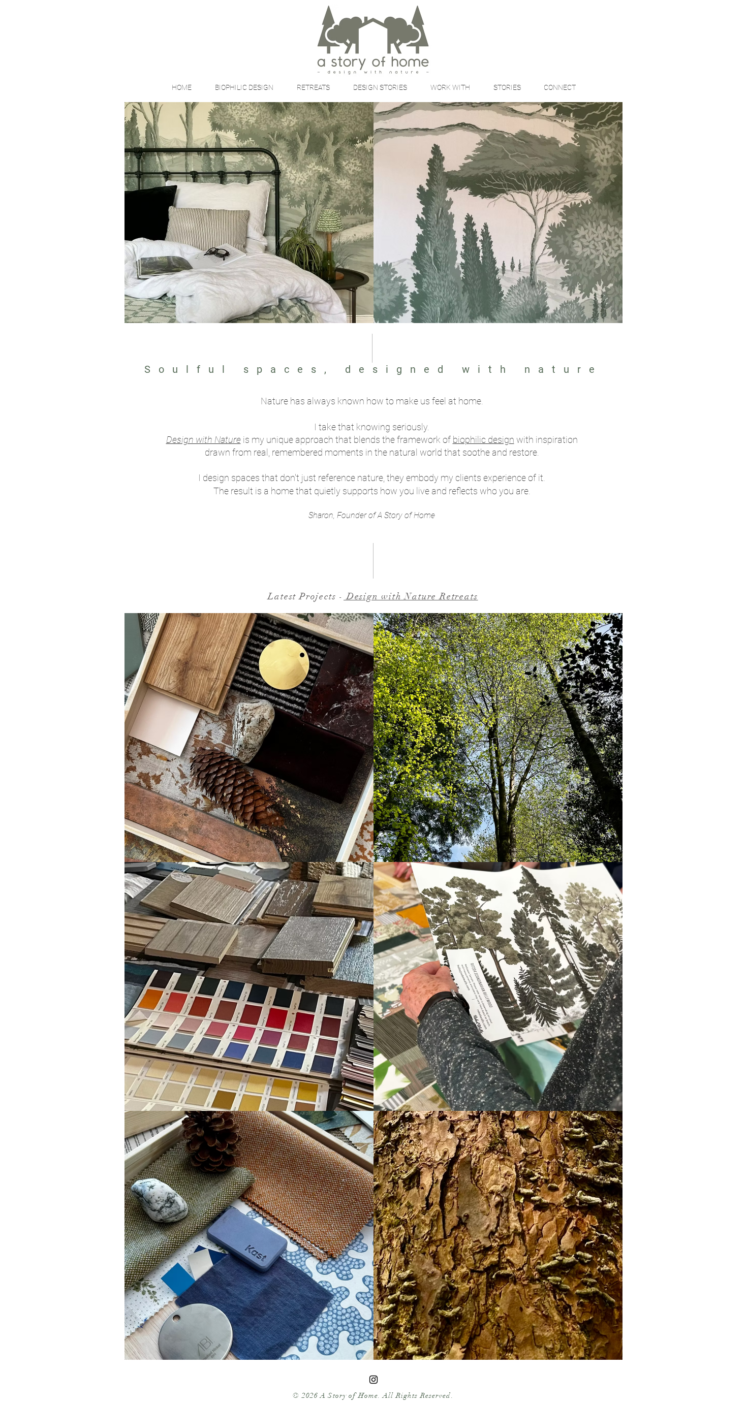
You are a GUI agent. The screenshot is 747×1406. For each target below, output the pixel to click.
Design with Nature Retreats (411, 596)
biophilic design (483, 439)
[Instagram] (373, 1379)
